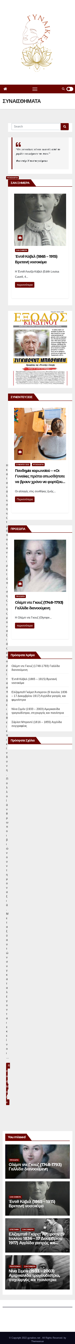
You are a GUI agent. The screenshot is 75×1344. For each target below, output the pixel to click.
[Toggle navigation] (35, 89)
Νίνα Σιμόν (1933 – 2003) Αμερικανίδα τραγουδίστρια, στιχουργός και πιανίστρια (34, 1275)
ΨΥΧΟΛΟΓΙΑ (38, 464)
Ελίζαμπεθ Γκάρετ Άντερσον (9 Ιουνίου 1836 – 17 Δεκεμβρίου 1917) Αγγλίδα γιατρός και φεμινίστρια (39, 696)
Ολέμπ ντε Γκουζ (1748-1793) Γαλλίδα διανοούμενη (35, 1166)
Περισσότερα (25, 499)
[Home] (5, 89)
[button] (63, 88)
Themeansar (37, 1341)
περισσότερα (25, 284)
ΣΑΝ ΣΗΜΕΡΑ (21, 250)
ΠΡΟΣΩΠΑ (20, 596)
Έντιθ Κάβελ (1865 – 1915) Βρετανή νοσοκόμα (32, 1203)
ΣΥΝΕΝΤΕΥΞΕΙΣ (22, 464)
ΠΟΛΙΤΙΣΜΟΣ (15, 1266)
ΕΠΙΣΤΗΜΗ (14, 1229)
